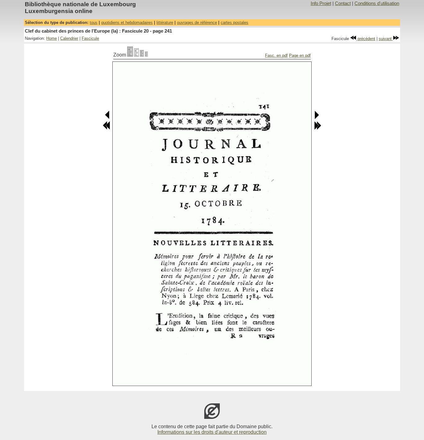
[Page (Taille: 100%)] (130, 54)
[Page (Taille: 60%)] (142, 54)
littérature (164, 22)
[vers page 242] (316, 117)
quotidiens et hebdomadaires (127, 22)
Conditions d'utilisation (376, 3)
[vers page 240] (107, 117)
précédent (365, 38)
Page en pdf (300, 55)
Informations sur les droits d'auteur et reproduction (212, 432)
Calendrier (69, 38)
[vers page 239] (106, 128)
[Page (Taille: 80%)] (136, 54)
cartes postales (234, 22)
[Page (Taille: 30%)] (146, 54)
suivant (386, 38)
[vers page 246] (317, 128)
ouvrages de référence (197, 22)
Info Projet (321, 3)
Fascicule (90, 38)
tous (93, 22)
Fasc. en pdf (276, 55)
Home (51, 38)
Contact (343, 3)
